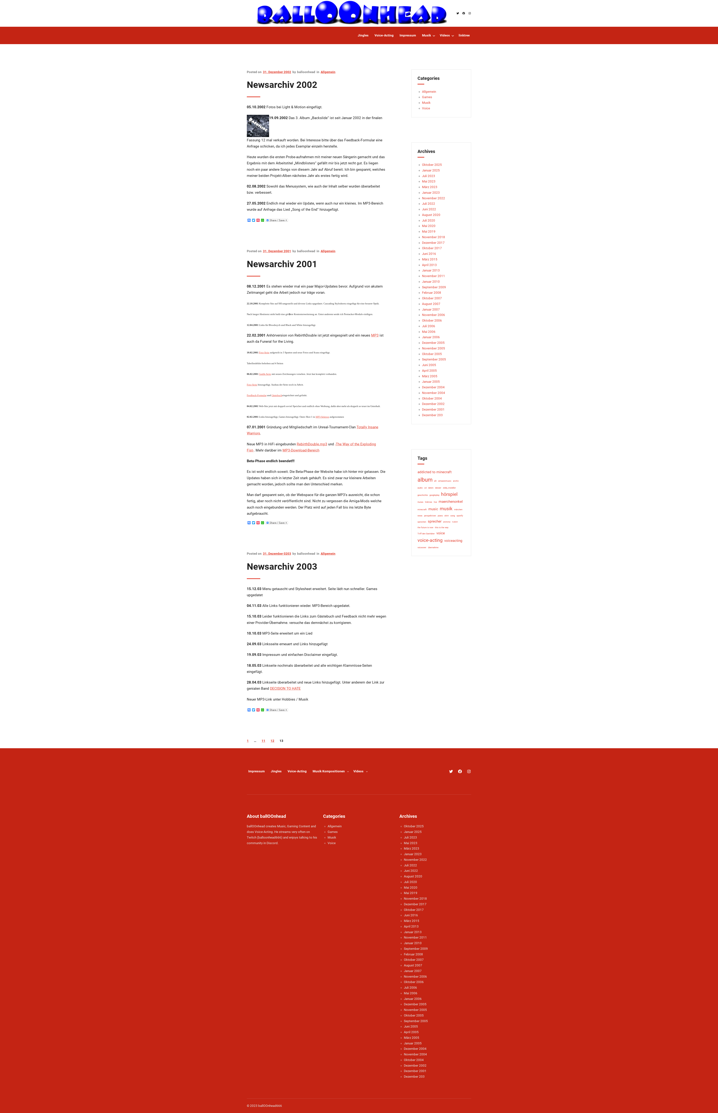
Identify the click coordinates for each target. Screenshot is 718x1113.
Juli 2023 (428, 176)
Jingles (276, 771)
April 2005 (429, 370)
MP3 (375, 335)
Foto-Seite (264, 352)
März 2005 (429, 376)
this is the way (441, 527)
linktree (428, 502)
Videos (358, 771)
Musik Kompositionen (329, 771)
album (425, 480)
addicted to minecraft (435, 472)
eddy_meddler (449, 488)
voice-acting (430, 540)
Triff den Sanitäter (426, 533)
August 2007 (431, 304)
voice (440, 533)
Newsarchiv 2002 (282, 84)
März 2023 (429, 187)
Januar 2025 (431, 170)
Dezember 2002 (433, 404)
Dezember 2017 (433, 243)
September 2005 (434, 359)
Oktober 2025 (432, 165)
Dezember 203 (432, 415)
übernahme (433, 547)
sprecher (434, 521)
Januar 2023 (431, 192)
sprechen (422, 522)
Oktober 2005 (432, 354)
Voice (426, 108)
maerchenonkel (451, 501)
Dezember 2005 (433, 343)
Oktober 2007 (432, 298)
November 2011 (433, 276)
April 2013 (429, 265)
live (435, 502)
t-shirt (455, 522)
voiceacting (453, 540)
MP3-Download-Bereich (301, 450)
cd (425, 488)
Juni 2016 (429, 254)
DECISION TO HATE (285, 688)
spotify (460, 516)
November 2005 (433, 348)
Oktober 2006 (432, 320)
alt (435, 481)
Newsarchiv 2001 (282, 264)
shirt (446, 516)
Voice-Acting (297, 771)
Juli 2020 (428, 220)
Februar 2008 (431, 292)
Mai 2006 (428, 332)
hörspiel (449, 494)
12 (272, 741)
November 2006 (433, 315)
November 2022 (433, 198)
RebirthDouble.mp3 (312, 444)
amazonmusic (444, 481)
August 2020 (431, 215)
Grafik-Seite (265, 374)
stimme (446, 522)
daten (430, 488)
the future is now (425, 527)
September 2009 (434, 287)
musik (446, 508)
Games (427, 97)
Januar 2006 (431, 337)
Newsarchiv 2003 (282, 566)
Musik (426, 103)
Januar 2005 (431, 381)
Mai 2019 (428, 231)
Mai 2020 (428, 226)
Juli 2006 (428, 326)
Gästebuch (276, 395)
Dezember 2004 (433, 387)
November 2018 (433, 237)
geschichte (423, 495)
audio (420, 488)
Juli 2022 (428, 203)
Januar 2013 (431, 270)
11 (263, 741)
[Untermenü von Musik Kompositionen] (348, 771)
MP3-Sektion (322, 416)
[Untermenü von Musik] (433, 35)
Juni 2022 (429, 209)
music (433, 509)
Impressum (256, 771)
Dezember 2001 (433, 409)
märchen (458, 509)
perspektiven (430, 516)
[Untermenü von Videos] (452, 35)
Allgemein (328, 72)
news (420, 516)
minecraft (422, 509)
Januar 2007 (431, 309)
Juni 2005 (429, 365)
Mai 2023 (428, 181)
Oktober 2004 (432, 398)
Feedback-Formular (256, 395)
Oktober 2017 (432, 248)
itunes (420, 502)
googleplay (434, 495)
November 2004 (433, 393)
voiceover (422, 547)
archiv (456, 481)
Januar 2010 (431, 281)
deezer (438, 488)
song (452, 516)
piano (440, 516)
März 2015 (429, 259)
